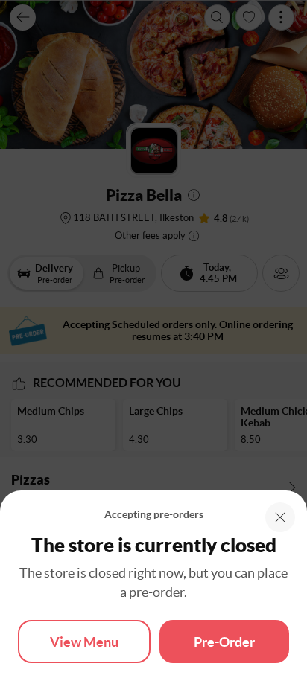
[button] (280, 517)
